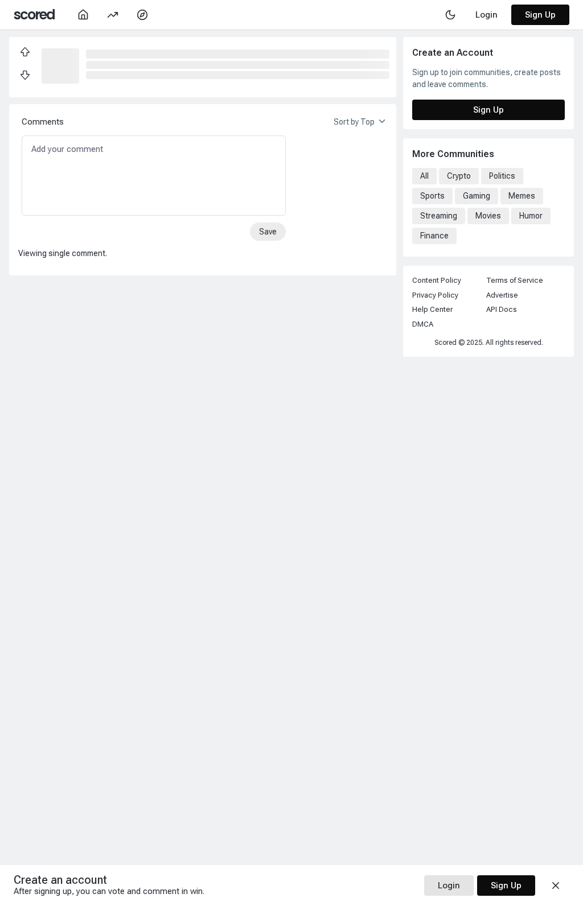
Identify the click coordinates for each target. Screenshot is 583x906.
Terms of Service (514, 280)
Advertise (502, 295)
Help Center (432, 309)
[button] (60, 65)
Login (449, 885)
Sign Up (540, 15)
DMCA (422, 324)
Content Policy (436, 280)
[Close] (555, 885)
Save (268, 231)
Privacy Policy (435, 295)
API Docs (501, 309)
